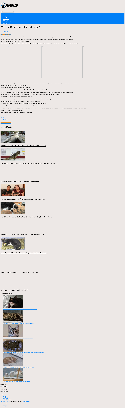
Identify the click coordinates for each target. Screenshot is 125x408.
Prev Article (3, 34)
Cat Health (6, 23)
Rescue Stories (7, 21)
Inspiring (6, 19)
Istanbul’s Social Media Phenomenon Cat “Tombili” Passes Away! (23, 146)
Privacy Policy (6, 398)
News (4, 16)
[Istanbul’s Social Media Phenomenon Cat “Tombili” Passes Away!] (62, 137)
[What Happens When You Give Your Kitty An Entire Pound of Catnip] (62, 243)
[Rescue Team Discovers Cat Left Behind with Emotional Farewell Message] (13, 307)
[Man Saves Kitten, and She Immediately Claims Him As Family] (62, 225)
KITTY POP (6, 20)
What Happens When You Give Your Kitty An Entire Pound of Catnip (24, 253)
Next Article (8, 34)
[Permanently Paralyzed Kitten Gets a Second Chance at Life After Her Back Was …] (62, 154)
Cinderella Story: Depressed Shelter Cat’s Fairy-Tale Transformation (18, 323)
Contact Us (5, 397)
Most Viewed (6, 403)
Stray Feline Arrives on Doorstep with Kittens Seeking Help (16, 381)
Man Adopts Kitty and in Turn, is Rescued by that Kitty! (19, 272)
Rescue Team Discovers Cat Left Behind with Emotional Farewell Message (20, 309)
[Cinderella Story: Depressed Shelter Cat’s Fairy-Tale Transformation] (13, 322)
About (4, 396)
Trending (5, 405)
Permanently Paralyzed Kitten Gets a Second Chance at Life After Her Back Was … (29, 164)
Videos (5, 17)
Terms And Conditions (7, 399)
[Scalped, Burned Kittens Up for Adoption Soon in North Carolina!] (62, 190)
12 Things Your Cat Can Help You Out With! (15, 290)
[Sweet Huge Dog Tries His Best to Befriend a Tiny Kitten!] (62, 172)
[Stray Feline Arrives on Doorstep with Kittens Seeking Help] (13, 380)
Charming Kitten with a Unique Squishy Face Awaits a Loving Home (18, 338)
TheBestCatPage (26, 401)
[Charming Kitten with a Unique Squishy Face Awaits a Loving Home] (13, 336)
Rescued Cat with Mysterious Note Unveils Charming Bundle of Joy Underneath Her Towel (23, 352)
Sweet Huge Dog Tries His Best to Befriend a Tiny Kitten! (20, 181)
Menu (2, 14)
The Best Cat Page (5, 401)
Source (2, 117)
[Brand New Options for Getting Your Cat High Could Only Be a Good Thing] (62, 208)
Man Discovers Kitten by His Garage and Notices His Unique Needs (18, 367)
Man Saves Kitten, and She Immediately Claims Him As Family (22, 234)
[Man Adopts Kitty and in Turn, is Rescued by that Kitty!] (62, 262)
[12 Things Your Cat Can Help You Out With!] (62, 281)
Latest (4, 406)
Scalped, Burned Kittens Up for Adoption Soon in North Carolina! (23, 199)
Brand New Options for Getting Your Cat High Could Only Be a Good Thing (26, 217)
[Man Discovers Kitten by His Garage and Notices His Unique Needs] (13, 366)
